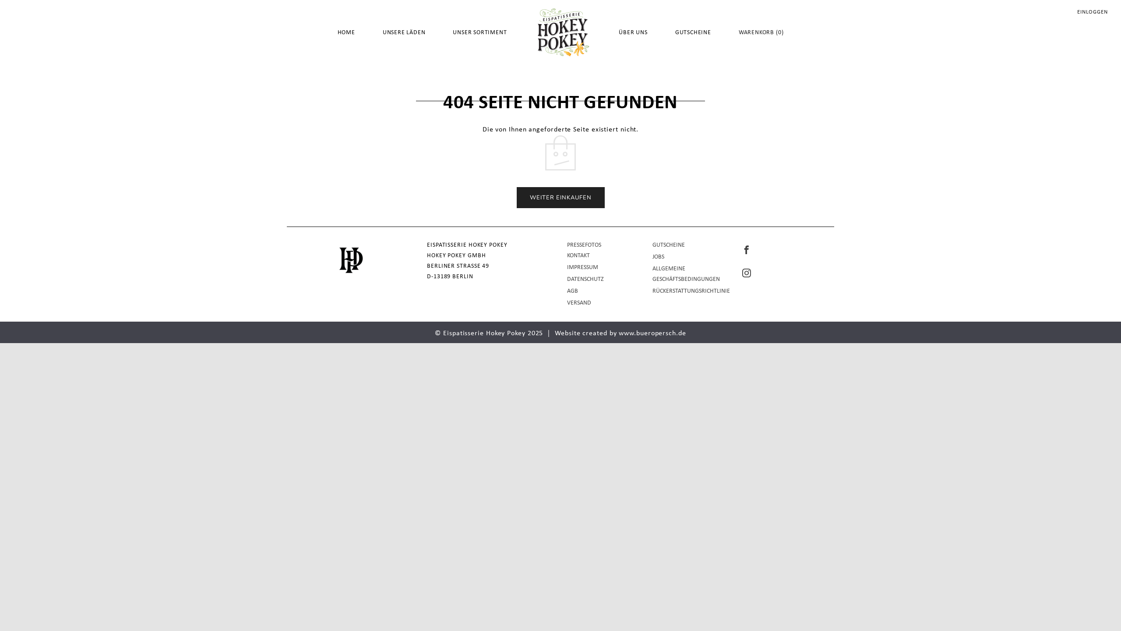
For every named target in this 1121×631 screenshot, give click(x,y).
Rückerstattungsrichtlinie (691, 291)
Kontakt (578, 255)
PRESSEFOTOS (584, 245)
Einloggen (1092, 12)
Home (346, 32)
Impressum (582, 267)
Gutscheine (693, 32)
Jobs (658, 257)
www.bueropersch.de (652, 333)
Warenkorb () (761, 32)
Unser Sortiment (480, 32)
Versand (579, 303)
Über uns (633, 32)
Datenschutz (585, 279)
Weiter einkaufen (561, 198)
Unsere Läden (404, 32)
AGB (572, 291)
